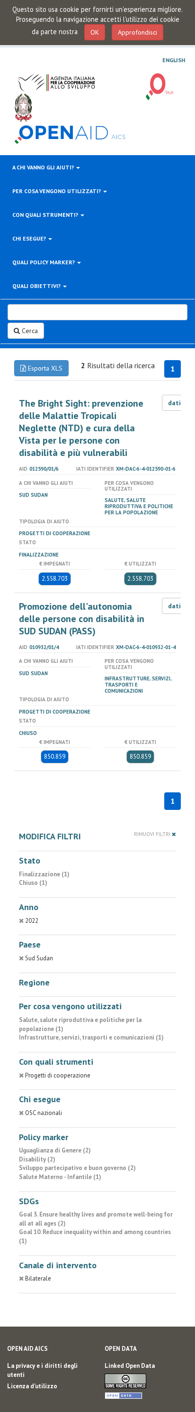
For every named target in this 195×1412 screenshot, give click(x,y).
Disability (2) (37, 1159)
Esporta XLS (44, 368)
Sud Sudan (33, 495)
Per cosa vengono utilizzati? (57, 191)
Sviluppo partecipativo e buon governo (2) (77, 1168)
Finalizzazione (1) (44, 874)
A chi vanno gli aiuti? (43, 167)
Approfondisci (137, 32)
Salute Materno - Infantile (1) (60, 1177)
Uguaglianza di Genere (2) (55, 1150)
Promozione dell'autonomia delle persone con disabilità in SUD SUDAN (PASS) (81, 618)
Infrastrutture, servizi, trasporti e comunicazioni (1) (91, 1037)
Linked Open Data (130, 1366)
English (173, 60)
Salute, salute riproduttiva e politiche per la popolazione (139, 506)
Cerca (29, 330)
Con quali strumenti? (46, 214)
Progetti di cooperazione (54, 533)
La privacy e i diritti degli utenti (42, 1370)
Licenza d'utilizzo (32, 1386)
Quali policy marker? (44, 262)
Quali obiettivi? (37, 285)
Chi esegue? (29, 238)
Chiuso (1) (33, 883)
